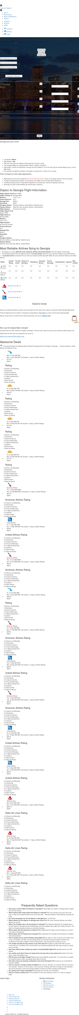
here (57, 972)
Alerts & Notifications (10, 16)
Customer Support (5, 8)
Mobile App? (46, 316)
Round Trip (41, 50)
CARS (6, 25)
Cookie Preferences (15, 1000)
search (69, 167)
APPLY (39, 136)
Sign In (6, 13)
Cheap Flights (49, 981)
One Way (41, 52)
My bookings (8, 15)
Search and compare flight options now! (12, 336)
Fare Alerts (42, 313)
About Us (11, 995)
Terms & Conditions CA (16, 1004)
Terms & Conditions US (16, 1002)
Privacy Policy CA (14, 999)
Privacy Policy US (14, 997)
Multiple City (41, 55)
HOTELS (6, 23)
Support (6, 18)
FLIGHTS (7, 21)
